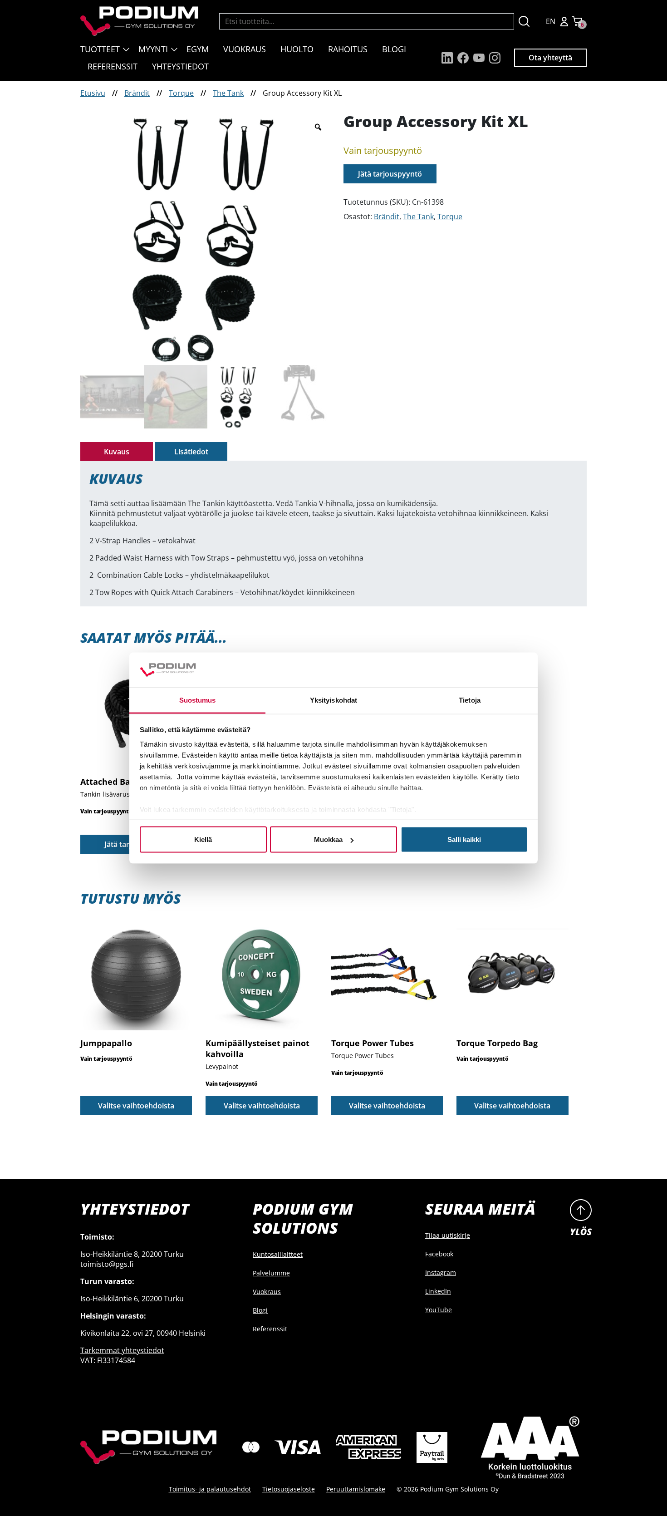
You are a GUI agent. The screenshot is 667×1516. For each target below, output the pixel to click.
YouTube (438, 1309)
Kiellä (203, 839)
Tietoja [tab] (470, 700)
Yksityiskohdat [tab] (333, 700)
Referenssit (112, 66)
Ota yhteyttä (550, 58)
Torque (181, 93)
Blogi (394, 49)
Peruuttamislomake (355, 1489)
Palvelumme (271, 1273)
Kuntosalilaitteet (278, 1254)
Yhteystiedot (180, 66)
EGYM (197, 49)
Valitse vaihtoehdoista (136, 1106)
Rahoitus (348, 49)
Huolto (297, 49)
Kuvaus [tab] (116, 452)
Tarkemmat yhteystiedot (122, 1350)
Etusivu (92, 93)
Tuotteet (100, 49)
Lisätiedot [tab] (191, 452)
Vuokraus (244, 49)
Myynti (153, 49)
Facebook (439, 1254)
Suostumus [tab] (197, 700)
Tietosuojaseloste (288, 1489)
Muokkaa (328, 839)
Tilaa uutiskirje (447, 1235)
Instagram (440, 1272)
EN (550, 21)
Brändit (137, 93)
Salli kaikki (464, 839)
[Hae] (524, 21)
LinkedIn (438, 1291)
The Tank (228, 93)
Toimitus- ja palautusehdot (210, 1489)
